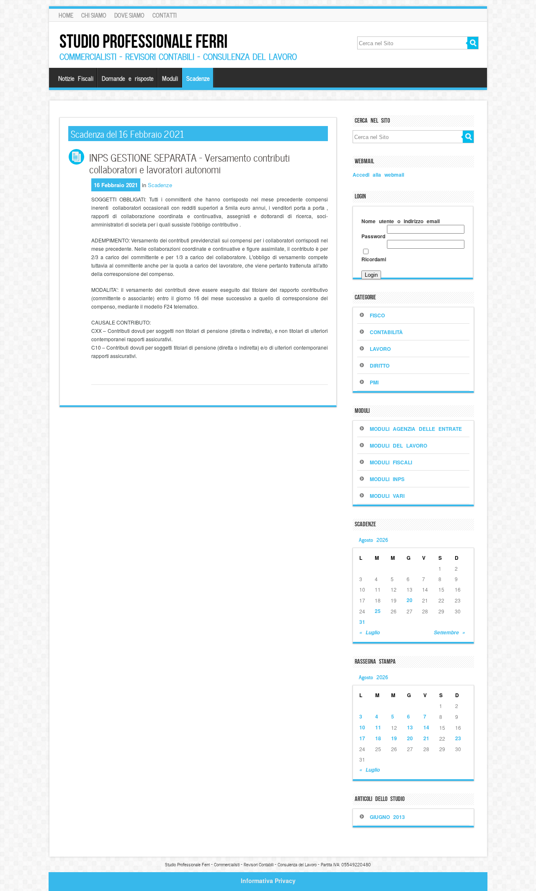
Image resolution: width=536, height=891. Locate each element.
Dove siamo (129, 15)
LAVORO (380, 349)
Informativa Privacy (268, 880)
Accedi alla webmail (378, 174)
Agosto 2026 (373, 539)
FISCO (377, 315)
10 (362, 727)
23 (458, 738)
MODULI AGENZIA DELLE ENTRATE (416, 429)
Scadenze (198, 77)
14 (426, 727)
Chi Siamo (93, 15)
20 (409, 600)
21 (426, 738)
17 (362, 738)
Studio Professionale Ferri (143, 41)
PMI (374, 382)
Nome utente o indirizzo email (400, 221)
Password (373, 236)
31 (362, 622)
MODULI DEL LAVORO (398, 445)
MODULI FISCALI (391, 462)
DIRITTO (379, 365)
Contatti (164, 15)
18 (378, 738)
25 (378, 611)
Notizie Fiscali (75, 77)
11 (378, 727)
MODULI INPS (387, 479)
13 (410, 727)
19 (394, 738)
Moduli (170, 77)
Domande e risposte (128, 77)
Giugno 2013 (387, 817)
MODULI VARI (387, 496)
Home (66, 15)
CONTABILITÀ (386, 332)
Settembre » (449, 632)
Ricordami (373, 259)
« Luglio (369, 632)
